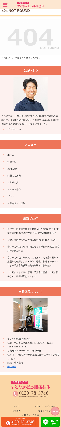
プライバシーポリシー (44, 406)
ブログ (10, 196)
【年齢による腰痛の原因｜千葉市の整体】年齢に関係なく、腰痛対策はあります (32, 274)
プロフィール (14, 129)
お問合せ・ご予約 (16, 203)
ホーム (10, 155)
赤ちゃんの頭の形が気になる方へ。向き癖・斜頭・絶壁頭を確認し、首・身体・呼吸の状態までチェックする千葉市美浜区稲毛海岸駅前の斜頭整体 (32, 261)
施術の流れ (13, 168)
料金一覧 (11, 161)
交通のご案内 (14, 175)
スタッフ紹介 (14, 189)
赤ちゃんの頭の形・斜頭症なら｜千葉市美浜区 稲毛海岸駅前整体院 (33, 248)
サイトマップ (44, 411)
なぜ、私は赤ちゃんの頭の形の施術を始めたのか (31, 239)
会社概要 (11, 366)
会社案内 (16, 411)
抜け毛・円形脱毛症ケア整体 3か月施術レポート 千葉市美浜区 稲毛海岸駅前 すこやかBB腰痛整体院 (33, 230)
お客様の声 (13, 182)
